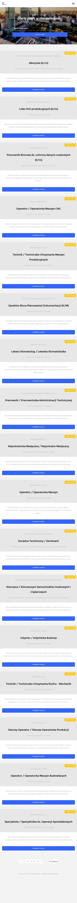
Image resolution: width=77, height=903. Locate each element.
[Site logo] (4, 3)
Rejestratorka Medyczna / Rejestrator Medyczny (38, 446)
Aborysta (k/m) (38, 63)
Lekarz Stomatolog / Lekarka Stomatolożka (38, 351)
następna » (55, 861)
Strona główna (34, 14)
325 (50, 861)
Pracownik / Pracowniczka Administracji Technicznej (38, 400)
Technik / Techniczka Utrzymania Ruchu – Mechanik (38, 683)
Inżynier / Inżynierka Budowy (38, 637)
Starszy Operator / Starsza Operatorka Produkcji (38, 729)
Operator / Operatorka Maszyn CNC (38, 208)
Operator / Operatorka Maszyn (38, 492)
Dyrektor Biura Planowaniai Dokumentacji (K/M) (38, 305)
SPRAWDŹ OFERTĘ (38, 89)
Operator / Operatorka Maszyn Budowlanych (38, 775)
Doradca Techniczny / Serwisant (38, 541)
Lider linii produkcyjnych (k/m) (38, 109)
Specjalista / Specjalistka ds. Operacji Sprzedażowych (38, 821)
